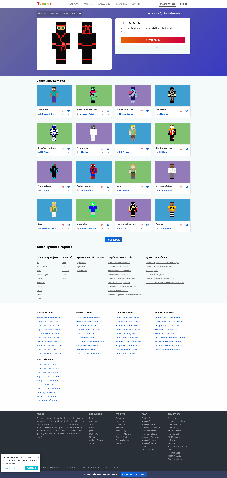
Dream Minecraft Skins (48, 341)
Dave (40, 224)
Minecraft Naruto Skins (48, 337)
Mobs (64, 278)
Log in (183, 4)
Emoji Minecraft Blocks (126, 337)
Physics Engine (42, 274)
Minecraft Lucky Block (126, 333)
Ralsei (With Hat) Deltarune (87, 109)
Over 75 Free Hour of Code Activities (160, 278)
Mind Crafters (82, 270)
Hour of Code (148, 449)
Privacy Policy (73, 467)
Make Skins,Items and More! (119, 262)
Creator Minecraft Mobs (88, 317)
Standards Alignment (177, 446)
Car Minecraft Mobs (86, 337)
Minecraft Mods (149, 443)
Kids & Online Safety (89, 467)
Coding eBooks (96, 440)
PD (169, 449)
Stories (39, 290)
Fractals (40, 278)
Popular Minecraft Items (49, 376)
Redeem (119, 427)
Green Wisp (82, 224)
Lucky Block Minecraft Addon (169, 321)
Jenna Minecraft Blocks (126, 353)
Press (91, 427)
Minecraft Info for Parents (118, 290)
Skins (65, 13)
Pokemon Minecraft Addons (168, 345)
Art (38, 262)
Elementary (173, 427)
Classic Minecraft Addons (167, 349)
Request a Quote (175, 459)
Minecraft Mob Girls (86, 333)
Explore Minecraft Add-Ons (118, 274)
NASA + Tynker (152, 270)
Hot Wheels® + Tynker (155, 274)
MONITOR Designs (88, 228)
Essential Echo (165, 228)
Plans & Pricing (122, 437)
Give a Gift (120, 424)
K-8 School (173, 443)
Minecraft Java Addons (166, 333)
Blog (91, 418)
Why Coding (120, 430)
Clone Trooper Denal (47, 148)
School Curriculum (176, 421)
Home (43, 13)
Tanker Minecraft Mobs (87, 345)
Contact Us (114, 467)
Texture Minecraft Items (48, 388)
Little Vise (44, 190)
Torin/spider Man (85, 186)
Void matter (82, 148)
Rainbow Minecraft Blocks (128, 341)
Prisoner (160, 224)
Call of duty (161, 109)
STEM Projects (174, 456)
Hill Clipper (45, 152)
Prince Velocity (44, 186)
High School (173, 434)
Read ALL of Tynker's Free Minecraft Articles (125, 294)
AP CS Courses (174, 437)
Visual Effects (42, 266)
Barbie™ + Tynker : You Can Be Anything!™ (162, 262)
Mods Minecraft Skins (47, 321)
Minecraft (54, 13)
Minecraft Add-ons (150, 437)
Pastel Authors (86, 190)
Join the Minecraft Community (119, 270)
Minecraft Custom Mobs (88, 353)
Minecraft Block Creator (127, 317)
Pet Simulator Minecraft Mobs (91, 341)
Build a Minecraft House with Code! (121, 278)
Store (91, 443)
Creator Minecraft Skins (48, 333)
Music (39, 294)
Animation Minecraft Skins (50, 345)
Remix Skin (153, 40)
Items (64, 274)
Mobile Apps (95, 434)
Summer (119, 443)
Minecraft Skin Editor (151, 427)
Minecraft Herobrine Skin (49, 353)
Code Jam (146, 446)
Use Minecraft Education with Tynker (122, 286)
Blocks (64, 266)
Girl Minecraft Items (46, 396)
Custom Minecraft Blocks (127, 321)
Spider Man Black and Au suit (127, 224)
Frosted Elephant (48, 228)
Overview (119, 418)
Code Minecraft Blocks (126, 349)
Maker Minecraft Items (48, 372)
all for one (163, 114)
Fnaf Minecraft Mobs (86, 325)
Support (92, 424)
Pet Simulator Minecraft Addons (171, 337)
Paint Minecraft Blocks (126, 325)
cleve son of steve (164, 186)
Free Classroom (175, 424)
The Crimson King (164, 148)
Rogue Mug (124, 190)
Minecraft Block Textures (127, 329)
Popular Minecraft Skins (48, 329)
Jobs (91, 430)
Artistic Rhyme (165, 190)
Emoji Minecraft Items (47, 380)
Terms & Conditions (56, 467)
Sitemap (93, 437)
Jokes (39, 270)
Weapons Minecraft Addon (168, 325)
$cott (119, 148)
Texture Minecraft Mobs (88, 321)
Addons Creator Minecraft (168, 317)
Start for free (167, 4)
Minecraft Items (149, 440)
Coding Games (148, 418)
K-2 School (173, 440)
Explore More (114, 240)
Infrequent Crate (47, 114)
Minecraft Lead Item (46, 364)
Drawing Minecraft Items (49, 392)
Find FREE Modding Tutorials (119, 282)
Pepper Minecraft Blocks (127, 345)
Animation (41, 282)
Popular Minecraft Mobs (88, 329)
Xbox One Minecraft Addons (168, 341)
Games (39, 286)
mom (119, 186)
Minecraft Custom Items (48, 368)
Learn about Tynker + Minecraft (163, 13)
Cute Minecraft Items (47, 400)
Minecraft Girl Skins (46, 349)
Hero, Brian (43, 109)
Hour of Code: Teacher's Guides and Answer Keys (165, 282)
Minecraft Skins (149, 424)
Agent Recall (81, 262)
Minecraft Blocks (149, 434)
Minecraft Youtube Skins (49, 325)
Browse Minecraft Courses (118, 266)
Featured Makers (123, 434)
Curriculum (120, 421)
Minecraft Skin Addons (166, 329)
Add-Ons (65, 270)
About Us (93, 421)
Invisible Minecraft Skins (48, 317)
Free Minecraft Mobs (86, 349)
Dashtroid (123, 228)
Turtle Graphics (42, 298)
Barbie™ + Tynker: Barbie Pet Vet (158, 266)
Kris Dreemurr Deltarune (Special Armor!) (127, 109)
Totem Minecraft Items (48, 384)
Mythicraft (81, 266)
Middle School (174, 430)
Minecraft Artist (87, 114)
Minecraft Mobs (149, 430)
